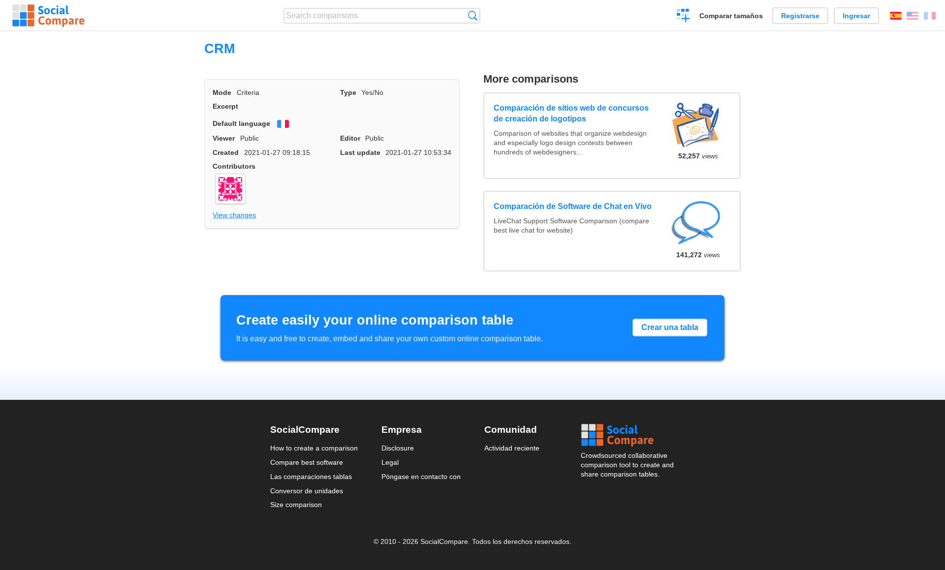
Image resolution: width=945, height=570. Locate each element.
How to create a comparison (314, 448)
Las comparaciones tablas (311, 476)
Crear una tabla (669, 327)
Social (628, 435)
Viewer (224, 138)
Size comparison (296, 505)
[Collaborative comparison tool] (48, 15)
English (912, 16)
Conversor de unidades (306, 491)
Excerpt (225, 106)
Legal (390, 462)
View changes (234, 215)
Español (896, 16)
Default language (241, 123)
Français (930, 16)
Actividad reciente (511, 448)
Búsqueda (472, 15)
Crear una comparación (683, 16)
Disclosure (397, 448)
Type (348, 92)
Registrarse (800, 16)
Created (226, 152)
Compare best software (306, 462)
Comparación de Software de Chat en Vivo (573, 206)
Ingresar (856, 16)
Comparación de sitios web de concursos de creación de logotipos (571, 113)
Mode (222, 92)
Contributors (234, 166)
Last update (360, 152)
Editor (350, 138)
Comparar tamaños (731, 16)
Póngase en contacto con (421, 476)
